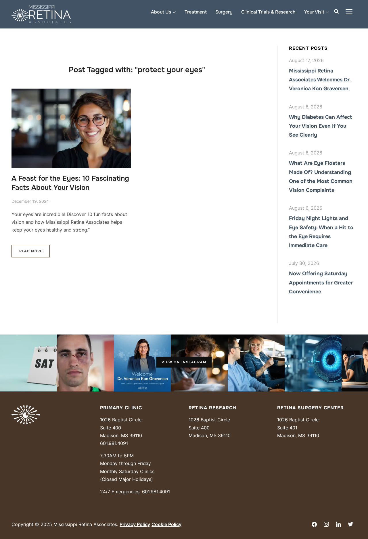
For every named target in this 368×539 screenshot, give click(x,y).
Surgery (224, 12)
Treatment (196, 12)
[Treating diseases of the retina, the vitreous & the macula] (26, 409)
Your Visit (314, 12)
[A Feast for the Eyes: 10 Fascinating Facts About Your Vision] (71, 92)
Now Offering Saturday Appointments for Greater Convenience (321, 282)
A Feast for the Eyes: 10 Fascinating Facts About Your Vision (70, 183)
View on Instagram (184, 362)
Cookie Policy (166, 524)
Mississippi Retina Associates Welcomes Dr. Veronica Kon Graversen (319, 80)
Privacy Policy (135, 524)
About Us (161, 12)
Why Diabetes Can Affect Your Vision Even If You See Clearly (320, 126)
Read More (30, 251)
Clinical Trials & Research (268, 12)
